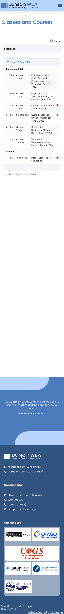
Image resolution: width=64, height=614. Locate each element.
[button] (60, 5)
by (45, 612)
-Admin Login (24, 606)
